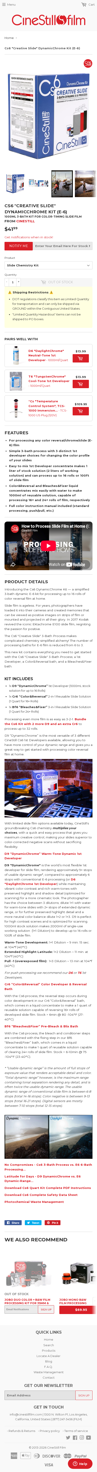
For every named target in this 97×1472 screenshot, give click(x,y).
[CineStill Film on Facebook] (75, 1438)
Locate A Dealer (48, 1356)
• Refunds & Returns (21, 1431)
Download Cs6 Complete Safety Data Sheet (41, 1195)
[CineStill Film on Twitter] (68, 1438)
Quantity (11, 274)
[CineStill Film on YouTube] (88, 1438)
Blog (48, 1361)
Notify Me (18, 246)
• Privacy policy (49, 1431)
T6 (79, 973)
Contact (49, 1377)
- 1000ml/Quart (48, 355)
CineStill (25, 221)
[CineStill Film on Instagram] (82, 1438)
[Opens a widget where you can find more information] (80, 1464)
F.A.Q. (48, 1366)
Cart (91, 4)
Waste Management (49, 1372)
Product (10, 257)
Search (48, 1345)
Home (9, 38)
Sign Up (46, 1309)
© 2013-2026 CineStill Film (47, 1447)
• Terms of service (75, 1431)
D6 (70, 973)
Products (48, 1350)
